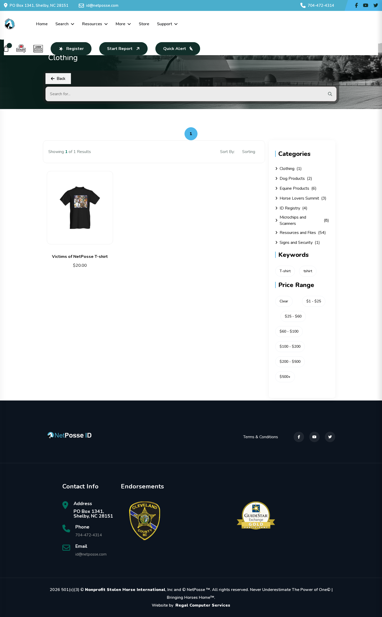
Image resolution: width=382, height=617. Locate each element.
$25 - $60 (293, 316)
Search (62, 24)
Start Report (120, 49)
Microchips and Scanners (304, 220)
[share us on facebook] (356, 5)
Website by (191, 605)
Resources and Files (303, 233)
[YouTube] (314, 437)
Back (61, 78)
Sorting (249, 152)
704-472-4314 (321, 5)
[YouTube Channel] (365, 5)
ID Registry (293, 208)
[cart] (6, 49)
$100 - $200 (290, 346)
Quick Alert (174, 49)
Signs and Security (300, 242)
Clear (284, 301)
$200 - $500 (290, 361)
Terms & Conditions (260, 437)
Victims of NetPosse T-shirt (80, 256)
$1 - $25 (313, 301)
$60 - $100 (289, 331)
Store (144, 24)
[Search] (330, 94)
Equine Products (298, 188)
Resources (92, 24)
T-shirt (285, 271)
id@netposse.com (102, 5)
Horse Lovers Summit (303, 198)
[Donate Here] (21, 48)
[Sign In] (38, 48)
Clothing (291, 168)
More (120, 24)
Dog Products (296, 178)
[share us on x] (375, 5)
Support (164, 24)
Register (75, 49)
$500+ (285, 376)
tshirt (308, 271)
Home (42, 24)
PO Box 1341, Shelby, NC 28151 (39, 5)
